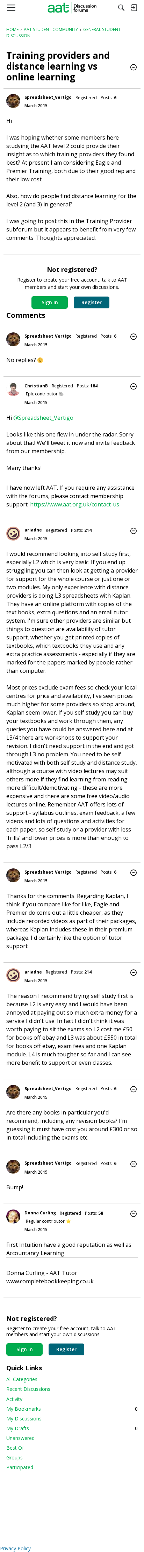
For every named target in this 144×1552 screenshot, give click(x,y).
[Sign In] (134, 7)
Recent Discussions (28, 1389)
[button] (133, 67)
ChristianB (36, 386)
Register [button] (91, 302)
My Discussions (24, 1418)
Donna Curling (40, 1213)
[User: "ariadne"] (13, 534)
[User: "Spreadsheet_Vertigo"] (13, 101)
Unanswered (20, 1438)
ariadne (33, 530)
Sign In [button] (50, 302)
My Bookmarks (72, 1408)
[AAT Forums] (72, 7)
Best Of (15, 1447)
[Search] (121, 7)
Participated (19, 1467)
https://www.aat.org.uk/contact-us (74, 504)
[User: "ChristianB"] (13, 389)
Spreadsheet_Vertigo (48, 97)
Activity (14, 1399)
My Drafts (72, 1428)
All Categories (21, 1379)
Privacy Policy (15, 1548)
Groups (14, 1457)
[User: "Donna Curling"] (13, 1216)
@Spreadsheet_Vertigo (43, 418)
